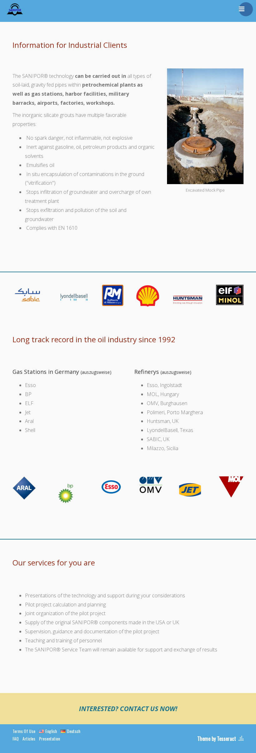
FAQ (15, 738)
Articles (28, 738)
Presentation (49, 738)
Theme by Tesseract (216, 738)
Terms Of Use (23, 731)
